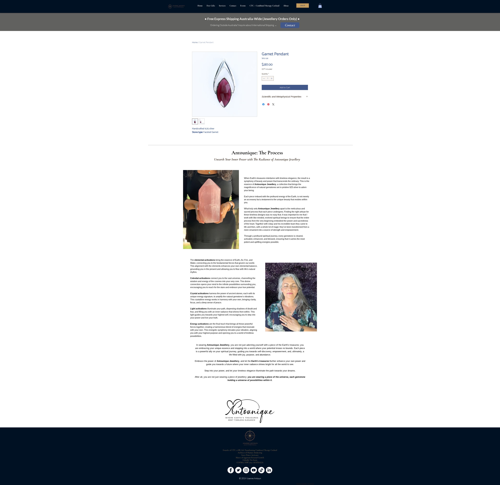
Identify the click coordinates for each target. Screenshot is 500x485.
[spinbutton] (267, 78)
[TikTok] (261, 470)
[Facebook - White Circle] (230, 470)
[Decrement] (263, 78)
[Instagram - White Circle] (246, 470)
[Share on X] (273, 104)
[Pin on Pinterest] (268, 104)
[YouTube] (254, 470)
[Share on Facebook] (263, 104)
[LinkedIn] (269, 470)
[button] (320, 6)
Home (195, 42)
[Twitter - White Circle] (238, 470)
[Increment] (271, 78)
